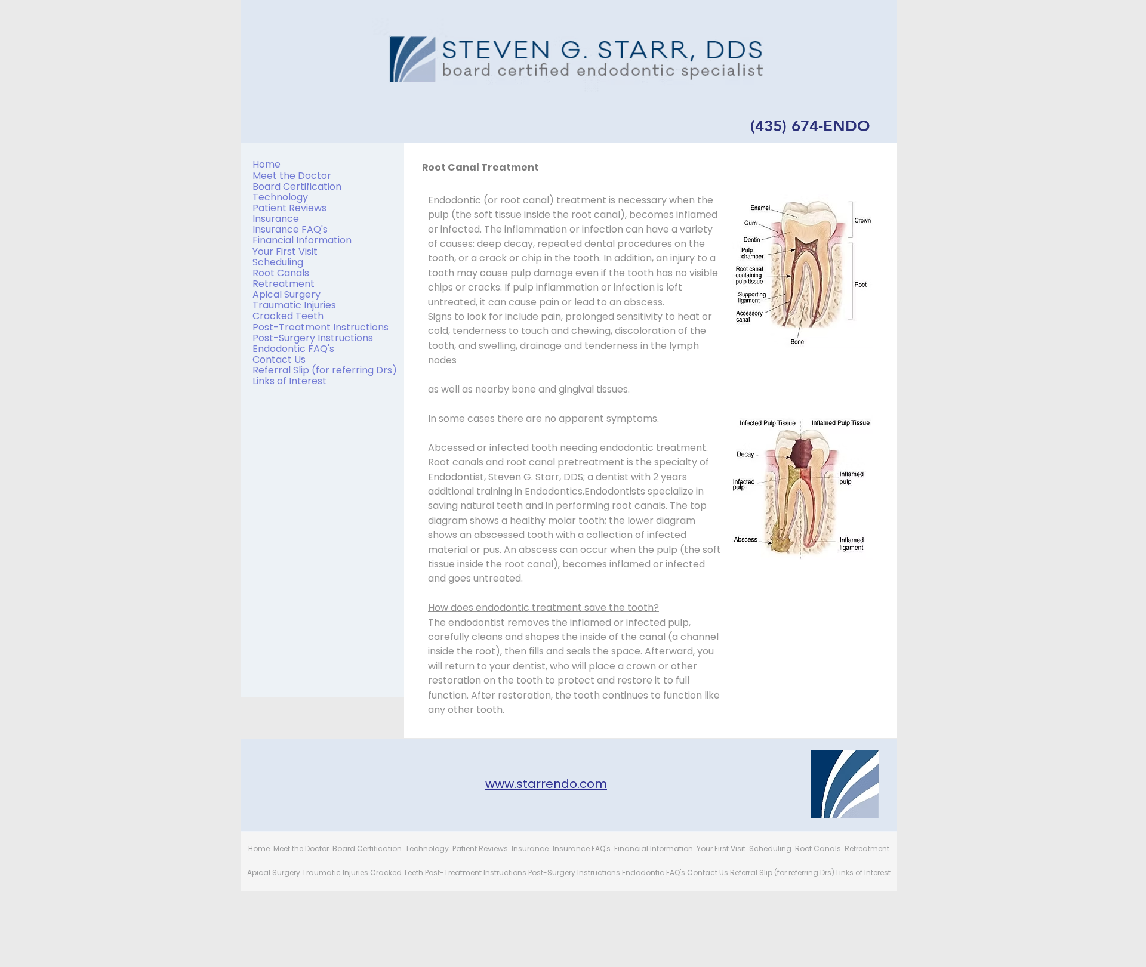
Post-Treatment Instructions (320, 327)
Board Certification (296, 186)
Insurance (275, 218)
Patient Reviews (289, 207)
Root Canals (280, 272)
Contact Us (279, 359)
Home (266, 164)
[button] (802, 271)
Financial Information (302, 240)
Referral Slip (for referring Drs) (324, 370)
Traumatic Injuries (294, 305)
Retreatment (283, 283)
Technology (280, 197)
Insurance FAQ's (290, 229)
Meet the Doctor (291, 175)
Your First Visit (285, 251)
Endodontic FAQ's (293, 348)
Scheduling (277, 262)
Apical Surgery (286, 294)
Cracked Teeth (288, 315)
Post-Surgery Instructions (312, 337)
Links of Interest (289, 380)
